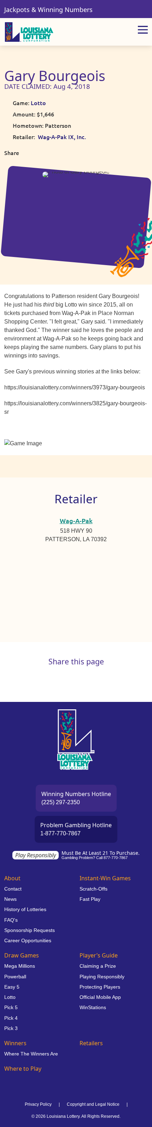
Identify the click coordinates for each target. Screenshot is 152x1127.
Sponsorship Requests (29, 930)
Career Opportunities (27, 940)
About (12, 878)
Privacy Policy (38, 1104)
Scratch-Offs (93, 889)
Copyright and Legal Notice (93, 1104)
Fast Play (90, 899)
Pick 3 (11, 1028)
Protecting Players (100, 987)
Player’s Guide (99, 955)
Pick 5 (11, 1007)
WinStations (93, 1007)
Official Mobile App (100, 997)
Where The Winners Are (31, 1054)
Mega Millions (19, 966)
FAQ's (11, 920)
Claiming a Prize (98, 966)
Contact (13, 889)
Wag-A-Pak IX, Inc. (62, 137)
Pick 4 (11, 1018)
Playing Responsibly (102, 976)
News (10, 899)
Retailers (91, 1043)
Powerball (15, 976)
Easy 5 (11, 987)
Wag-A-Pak (76, 520)
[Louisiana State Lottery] (29, 32)
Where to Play (22, 1068)
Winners (15, 1043)
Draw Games (21, 955)
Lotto (38, 103)
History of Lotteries (25, 909)
